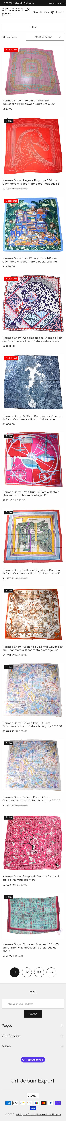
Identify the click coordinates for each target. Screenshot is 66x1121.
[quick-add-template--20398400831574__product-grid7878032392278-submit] (57, 745)
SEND (33, 1013)
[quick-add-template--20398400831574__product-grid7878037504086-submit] (57, 360)
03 (39, 972)
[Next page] (51, 972)
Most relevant (43, 37)
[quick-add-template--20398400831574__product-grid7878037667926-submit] (57, 203)
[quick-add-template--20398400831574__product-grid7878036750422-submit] (57, 438)
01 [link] (14, 972)
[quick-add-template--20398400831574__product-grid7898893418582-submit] (57, 123)
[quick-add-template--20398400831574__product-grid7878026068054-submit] (57, 899)
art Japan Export (26, 1114)
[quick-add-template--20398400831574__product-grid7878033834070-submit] (57, 592)
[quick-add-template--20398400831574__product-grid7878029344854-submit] (57, 819)
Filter (33, 27)
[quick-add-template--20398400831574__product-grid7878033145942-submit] (57, 669)
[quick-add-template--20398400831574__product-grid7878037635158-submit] (57, 280)
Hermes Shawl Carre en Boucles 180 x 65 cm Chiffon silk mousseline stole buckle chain (30, 947)
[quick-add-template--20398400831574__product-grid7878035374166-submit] (57, 514)
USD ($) (32, 1095)
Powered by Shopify (48, 1114)
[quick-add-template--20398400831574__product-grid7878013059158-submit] (57, 52)
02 (27, 972)
